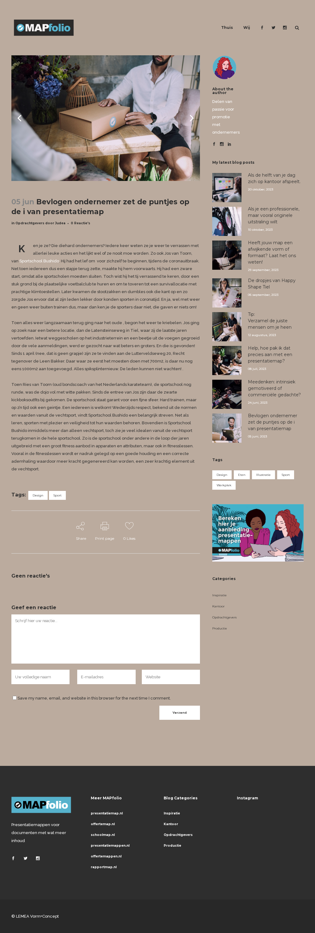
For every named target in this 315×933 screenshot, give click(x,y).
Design (38, 495)
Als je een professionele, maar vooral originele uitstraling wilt (273, 215)
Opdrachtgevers (29, 223)
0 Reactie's (80, 223)
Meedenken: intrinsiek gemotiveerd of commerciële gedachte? (274, 388)
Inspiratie (219, 595)
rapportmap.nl (104, 867)
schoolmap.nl (103, 835)
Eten (241, 475)
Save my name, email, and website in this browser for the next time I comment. (94, 698)
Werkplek (224, 485)
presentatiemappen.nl (110, 846)
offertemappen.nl (106, 856)
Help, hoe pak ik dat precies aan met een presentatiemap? (270, 354)
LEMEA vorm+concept (37, 916)
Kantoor (218, 606)
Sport (57, 495)
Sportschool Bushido (39, 261)
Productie (219, 628)
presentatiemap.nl (107, 813)
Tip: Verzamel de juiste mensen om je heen (270, 321)
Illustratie (263, 475)
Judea (60, 223)
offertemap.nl (103, 824)
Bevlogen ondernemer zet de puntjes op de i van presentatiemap (272, 422)
